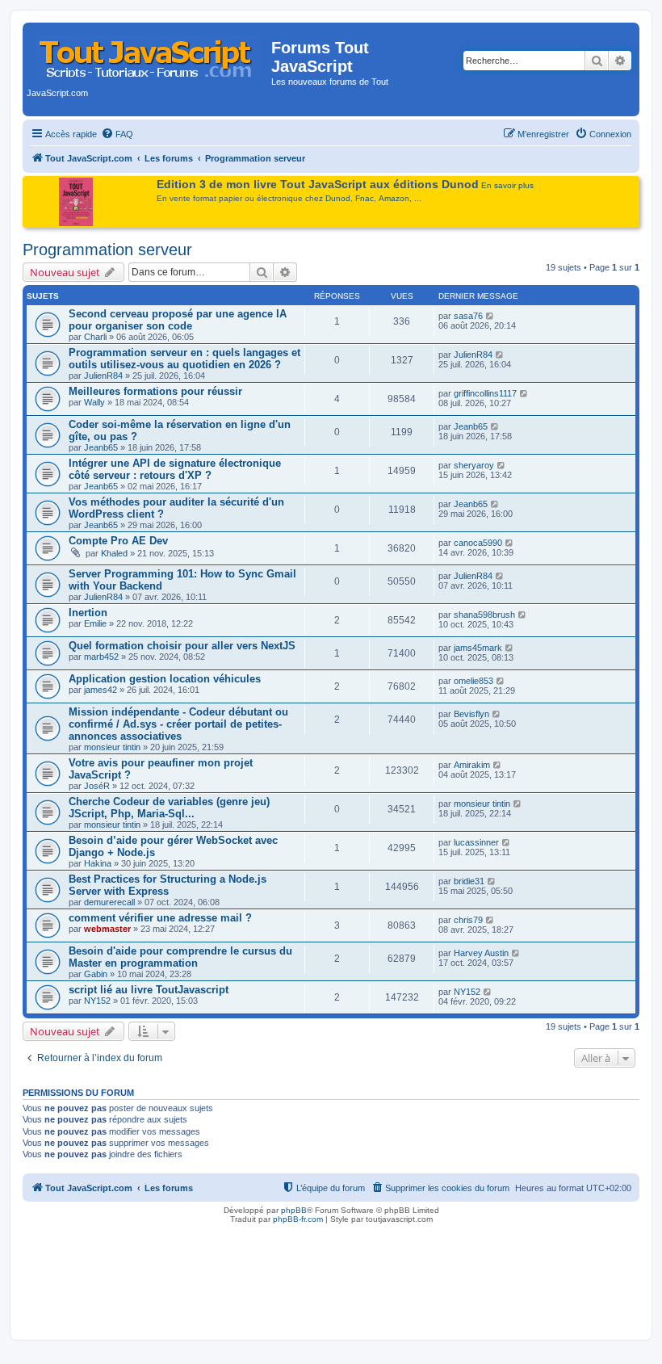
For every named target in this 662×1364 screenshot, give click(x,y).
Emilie (95, 623)
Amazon (394, 198)
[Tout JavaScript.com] (149, 52)
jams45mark (478, 648)
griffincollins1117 (485, 393)
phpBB (294, 1210)
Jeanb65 (101, 447)
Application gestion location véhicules (165, 679)
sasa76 (468, 316)
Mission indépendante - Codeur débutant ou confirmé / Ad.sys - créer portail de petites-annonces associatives (178, 724)
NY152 (97, 1000)
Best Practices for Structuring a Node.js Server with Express (167, 885)
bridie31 (469, 881)
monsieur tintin (112, 747)
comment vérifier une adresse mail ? (160, 918)
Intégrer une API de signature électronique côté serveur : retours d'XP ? (175, 469)
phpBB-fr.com (298, 1219)
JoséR (97, 786)
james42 (100, 690)
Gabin (95, 974)
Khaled (114, 553)
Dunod (337, 198)
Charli (95, 337)
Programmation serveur (107, 249)
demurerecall (109, 902)
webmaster (107, 929)
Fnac (364, 198)
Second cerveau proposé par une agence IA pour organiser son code (178, 320)
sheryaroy (474, 465)
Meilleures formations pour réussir (155, 391)
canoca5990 (478, 543)
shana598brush (484, 614)
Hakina (97, 863)
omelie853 (473, 681)
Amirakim (472, 765)
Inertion (88, 612)
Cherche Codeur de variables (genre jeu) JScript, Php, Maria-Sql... (169, 807)
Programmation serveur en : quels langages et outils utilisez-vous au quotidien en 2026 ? (184, 358)
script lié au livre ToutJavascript (148, 990)
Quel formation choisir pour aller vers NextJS (182, 646)
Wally (94, 402)
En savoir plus (507, 185)
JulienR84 (103, 375)
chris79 (468, 920)
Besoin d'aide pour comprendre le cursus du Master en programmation (180, 957)
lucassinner (476, 842)
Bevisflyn (471, 714)
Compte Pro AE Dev (118, 541)
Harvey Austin (481, 953)
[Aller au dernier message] (490, 316)
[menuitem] (117, 134)
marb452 (101, 656)
